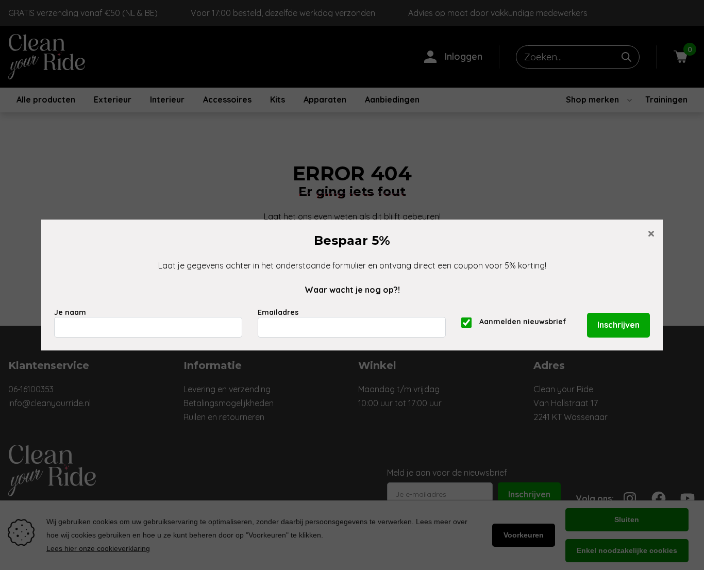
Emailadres (278, 312)
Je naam (70, 312)
